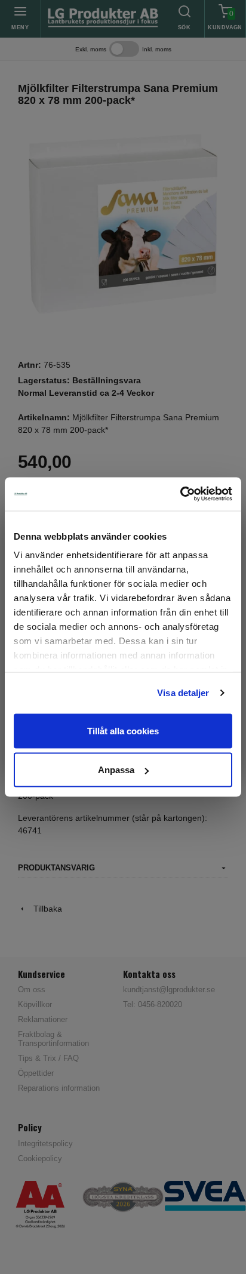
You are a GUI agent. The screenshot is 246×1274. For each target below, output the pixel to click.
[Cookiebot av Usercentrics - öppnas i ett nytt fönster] (180, 494)
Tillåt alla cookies (123, 730)
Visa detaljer (183, 693)
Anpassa (116, 770)
